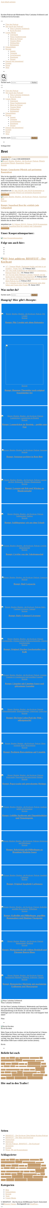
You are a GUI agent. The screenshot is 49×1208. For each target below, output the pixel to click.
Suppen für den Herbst (30, 1072)
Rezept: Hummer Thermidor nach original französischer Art (24, 391)
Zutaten (10, 1077)
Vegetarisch (17, 1075)
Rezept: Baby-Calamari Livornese (24, 615)
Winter (3, 1078)
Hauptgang (14, 57)
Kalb (2, 1066)
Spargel (14, 1072)
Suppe (20, 1072)
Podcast (32, 1070)
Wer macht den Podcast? (14, 26)
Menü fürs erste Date (33, 1066)
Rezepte (8, 49)
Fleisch (8, 1064)
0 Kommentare (22, 192)
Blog (7, 1190)
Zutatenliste (21, 1077)
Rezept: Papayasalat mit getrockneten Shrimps (24, 783)
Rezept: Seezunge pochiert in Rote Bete (24, 456)
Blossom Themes (10, 1204)
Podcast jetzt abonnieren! (14, 61)
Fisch (3, 1064)
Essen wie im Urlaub (29, 1060)
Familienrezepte (40, 1060)
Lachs (17, 1066)
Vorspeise (13, 53)
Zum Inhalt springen (8, 2)
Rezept (40, 1069)
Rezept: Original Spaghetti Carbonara (25, 884)
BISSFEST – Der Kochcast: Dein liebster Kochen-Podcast (26, 1135)
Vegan (42, 1072)
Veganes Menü (15, 41)
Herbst (43, 1064)
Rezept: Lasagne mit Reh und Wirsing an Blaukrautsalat (24, 489)
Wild (45, 1075)
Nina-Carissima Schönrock (19, 28)
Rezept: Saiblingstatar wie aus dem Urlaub (24, 522)
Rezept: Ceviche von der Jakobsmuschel (24, 554)
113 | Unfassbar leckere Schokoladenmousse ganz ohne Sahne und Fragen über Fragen (25, 284)
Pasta (21, 1070)
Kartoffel (7, 1066)
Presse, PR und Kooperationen (16, 1150)
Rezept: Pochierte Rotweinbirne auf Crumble (24, 752)
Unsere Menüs (10, 33)
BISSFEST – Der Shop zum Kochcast (19, 1138)
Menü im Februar (16, 39)
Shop (7, 67)
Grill (26, 1064)
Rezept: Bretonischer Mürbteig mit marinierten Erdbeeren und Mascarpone (24, 985)
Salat (2, 1072)
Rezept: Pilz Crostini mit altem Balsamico (24, 322)
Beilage (12, 1058)
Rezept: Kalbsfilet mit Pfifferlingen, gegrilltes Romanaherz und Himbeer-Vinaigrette (24, 916)
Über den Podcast (11, 24)
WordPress (34, 1204)
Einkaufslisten (10, 47)
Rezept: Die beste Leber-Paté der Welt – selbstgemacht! (24, 719)
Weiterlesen (5, 195)
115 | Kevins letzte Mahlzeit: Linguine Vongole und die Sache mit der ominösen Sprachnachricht (25, 276)
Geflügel (21, 1064)
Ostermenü (14, 35)
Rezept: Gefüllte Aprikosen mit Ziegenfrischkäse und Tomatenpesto (24, 816)
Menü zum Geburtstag (13, 1070)
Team (7, 1196)
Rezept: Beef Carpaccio (24, 584)
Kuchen (12, 1066)
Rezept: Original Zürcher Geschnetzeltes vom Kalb (25, 650)
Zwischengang (15, 55)
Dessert (12, 59)
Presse (7, 65)
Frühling (14, 1064)
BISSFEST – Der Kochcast (20, 8)
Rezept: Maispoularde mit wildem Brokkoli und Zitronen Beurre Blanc (24, 951)
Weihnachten (14, 43)
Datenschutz (9, 1140)
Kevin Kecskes (15, 31)
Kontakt (8, 63)
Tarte (38, 1072)
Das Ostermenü (34, 1058)
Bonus (17, 1058)
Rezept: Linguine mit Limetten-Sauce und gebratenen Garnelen (24, 684)
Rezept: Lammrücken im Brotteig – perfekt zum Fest (24, 425)
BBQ (7, 1058)
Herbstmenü (14, 45)
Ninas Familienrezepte (18, 37)
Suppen (12, 51)
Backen (3, 1058)
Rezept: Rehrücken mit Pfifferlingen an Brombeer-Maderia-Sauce (24, 850)
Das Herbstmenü (24, 1058)
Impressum (9, 1142)
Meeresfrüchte (23, 1066)
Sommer (8, 1072)
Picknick (27, 1070)
